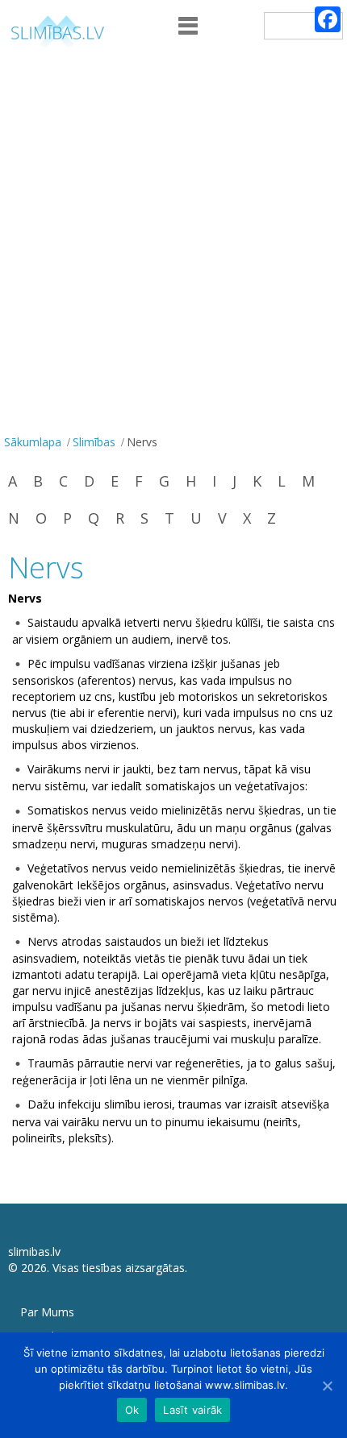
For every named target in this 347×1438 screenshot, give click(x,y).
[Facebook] (327, 19)
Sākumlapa (32, 442)
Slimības (94, 442)
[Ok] (327, 1386)
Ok (132, 1409)
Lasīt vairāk (192, 1409)
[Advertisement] (173, 249)
